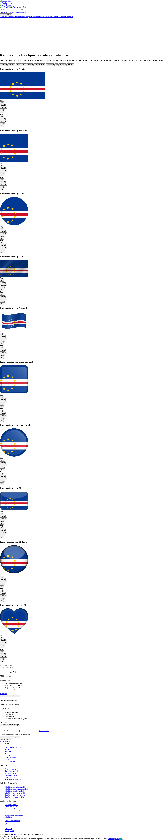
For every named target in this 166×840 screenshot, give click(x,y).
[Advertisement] (83, 35)
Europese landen (10, 809)
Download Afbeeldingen (22, 17)
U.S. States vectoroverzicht (14, 797)
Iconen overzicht (10, 777)
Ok (120, 839)
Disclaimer (8, 829)
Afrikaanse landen (11, 805)
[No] (123, 839)
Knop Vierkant (39, 64)
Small (3, 105)
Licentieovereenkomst (12, 821)
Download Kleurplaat (65, 17)
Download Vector (6, 17)
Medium (3, 107)
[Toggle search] (1, 3)
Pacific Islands (10, 813)
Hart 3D (70, 64)
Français (15, 7)
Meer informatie (44, 731)
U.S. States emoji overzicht (14, 791)
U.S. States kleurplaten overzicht (16, 789)
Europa (7, 755)
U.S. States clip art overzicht (15, 787)
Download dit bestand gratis (10, 737)
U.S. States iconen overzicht (15, 793)
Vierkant (11, 64)
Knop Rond (50, 64)
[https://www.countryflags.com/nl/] (6, 1)
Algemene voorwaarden (13, 823)
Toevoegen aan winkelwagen (10, 696)
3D (57, 64)
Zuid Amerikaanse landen (14, 815)
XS (2, 102)
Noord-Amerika (10, 757)
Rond (18, 64)
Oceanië (7, 759)
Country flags (18, 834)
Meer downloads (6, 14)
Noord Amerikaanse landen (14, 811)
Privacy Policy (10, 831)
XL (2, 112)
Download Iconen (37, 17)
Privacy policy (113, 839)
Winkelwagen (5, 741)
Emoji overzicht (10, 773)
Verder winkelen (6, 739)
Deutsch (25, 7)
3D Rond (63, 64)
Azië (6, 753)
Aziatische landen (11, 807)
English (6, 7)
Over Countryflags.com (13, 825)
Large (3, 110)
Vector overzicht (10, 769)
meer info (3, 694)
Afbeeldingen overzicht (13, 779)
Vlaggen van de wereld (13, 747)
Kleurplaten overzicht (12, 771)
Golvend (30, 64)
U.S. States (8, 817)
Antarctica (8, 751)
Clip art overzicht (11, 775)
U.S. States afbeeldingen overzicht (17, 795)
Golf (23, 64)
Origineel (4, 64)
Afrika (7, 749)
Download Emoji (50, 17)
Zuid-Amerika (10, 761)
